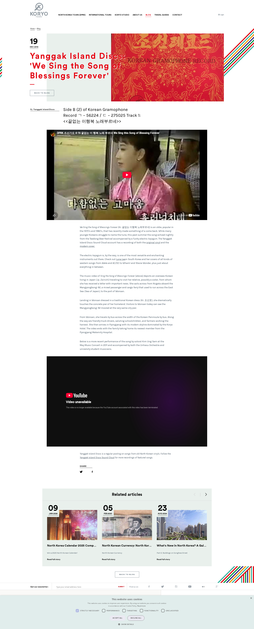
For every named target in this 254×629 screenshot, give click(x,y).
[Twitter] (81, 472)
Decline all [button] (136, 618)
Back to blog (42, 93)
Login (222, 14)
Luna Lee (120, 259)
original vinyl (153, 242)
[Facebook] (92, 472)
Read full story (53, 559)
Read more (141, 606)
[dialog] (127, 612)
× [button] (251, 598)
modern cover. (87, 246)
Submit (121, 586)
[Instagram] (176, 587)
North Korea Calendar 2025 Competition (75, 545)
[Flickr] (203, 587)
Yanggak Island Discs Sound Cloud (97, 457)
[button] (127, 624)
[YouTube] (189, 587)
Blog (38, 29)
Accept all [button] (118, 618)
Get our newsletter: (39, 587)
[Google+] (217, 587)
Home (32, 29)
